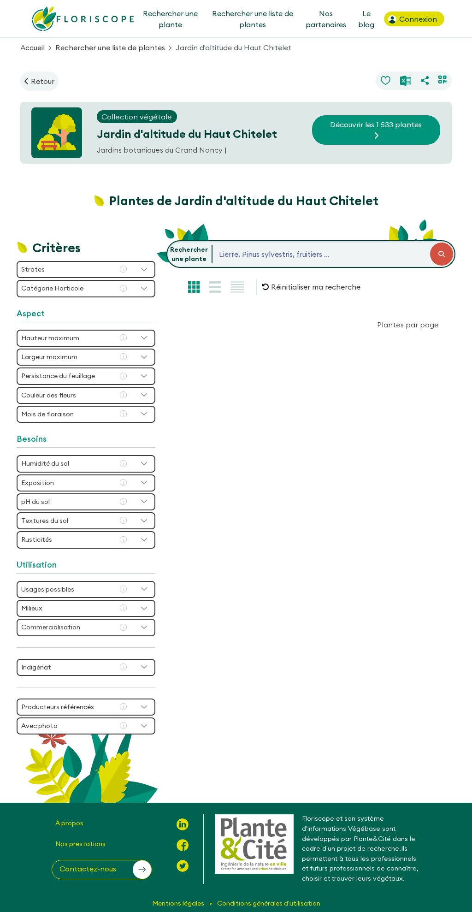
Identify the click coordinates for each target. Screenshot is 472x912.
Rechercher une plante (169, 19)
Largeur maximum (49, 357)
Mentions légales (179, 903)
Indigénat (36, 667)
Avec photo (39, 726)
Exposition (37, 483)
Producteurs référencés (57, 707)
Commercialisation (50, 627)
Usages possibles (47, 589)
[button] (311, 286)
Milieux (31, 608)
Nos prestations (80, 844)
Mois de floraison (47, 414)
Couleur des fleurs (48, 395)
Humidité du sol (45, 463)
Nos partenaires (326, 19)
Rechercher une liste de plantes (252, 19)
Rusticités (36, 539)
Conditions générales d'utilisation (268, 903)
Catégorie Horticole (52, 288)
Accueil (32, 47)
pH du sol (35, 501)
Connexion (417, 19)
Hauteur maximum (50, 338)
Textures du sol (44, 520)
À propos (69, 823)
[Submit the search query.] (441, 254)
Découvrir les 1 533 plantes (376, 124)
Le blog (366, 19)
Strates (33, 269)
